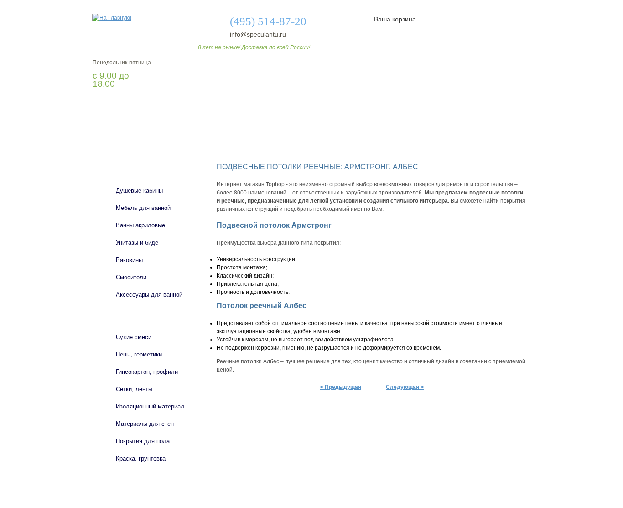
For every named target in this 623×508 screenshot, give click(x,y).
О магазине (235, 138)
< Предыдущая (340, 387)
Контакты (493, 138)
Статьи (372, 138)
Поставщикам (430, 138)
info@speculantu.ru (257, 34)
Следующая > (405, 387)
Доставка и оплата (306, 138)
